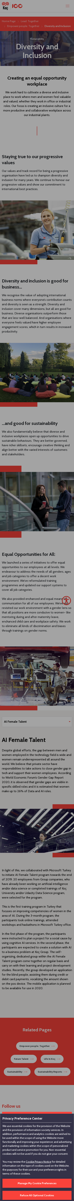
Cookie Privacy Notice (38, 1161)
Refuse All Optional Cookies (37, 1195)
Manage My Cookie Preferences (37, 1183)
